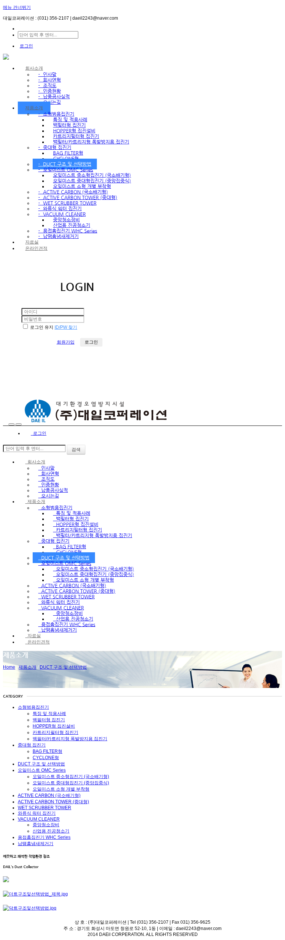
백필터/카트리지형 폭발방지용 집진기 (91, 142)
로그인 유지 (42, 327)
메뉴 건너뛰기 (17, 7)
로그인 (26, 46)
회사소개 (34, 68)
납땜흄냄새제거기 (58, 236)
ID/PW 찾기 (66, 327)
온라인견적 (36, 248)
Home (9, 667)
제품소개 (34, 107)
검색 (76, 449)
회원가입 (66, 342)
